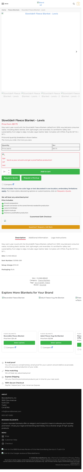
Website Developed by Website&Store (67, 465)
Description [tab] (20, 238)
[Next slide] (76, 51)
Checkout (9, 443)
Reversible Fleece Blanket (14, 336)
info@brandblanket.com (11, 411)
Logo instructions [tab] (58, 238)
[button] (78, 3)
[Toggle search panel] (74, 4)
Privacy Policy (74, 458)
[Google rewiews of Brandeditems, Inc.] (41, 453)
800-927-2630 (7, 415)
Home (4, 10)
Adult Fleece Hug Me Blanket (52, 336)
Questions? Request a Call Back (40, 227)
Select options (19, 343)
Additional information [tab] (38, 238)
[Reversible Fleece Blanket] (19, 314)
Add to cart (46, 172)
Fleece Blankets (13, 10)
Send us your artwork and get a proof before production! (29, 160)
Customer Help (11, 440)
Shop (7, 436)
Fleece (47, 283)
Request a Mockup (31, 178)
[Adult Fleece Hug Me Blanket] (56, 314)
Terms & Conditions (59, 458)
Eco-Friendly (39, 283)
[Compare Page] (13, 184)
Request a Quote (11, 178)
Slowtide (43, 285)
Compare (8, 184)
